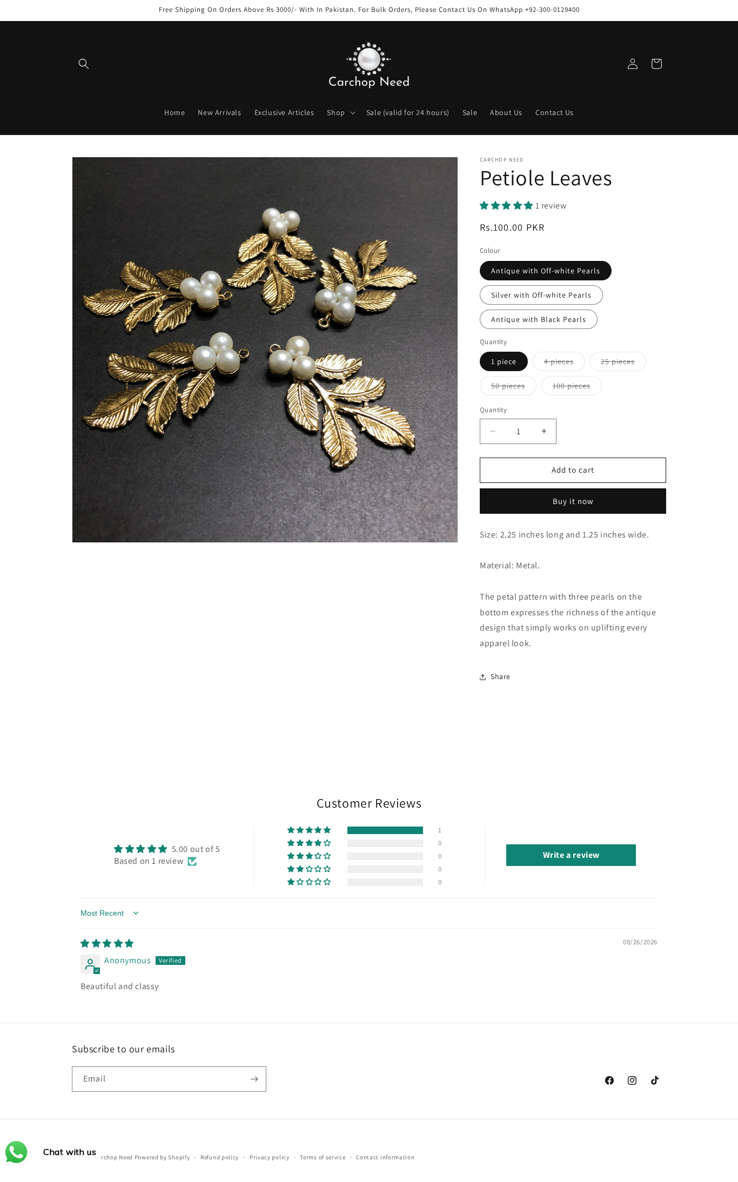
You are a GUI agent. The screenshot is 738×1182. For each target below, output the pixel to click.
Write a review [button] (571, 855)
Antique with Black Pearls (538, 319)
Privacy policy (270, 1157)
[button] (84, 64)
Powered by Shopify (162, 1157)
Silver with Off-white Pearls (541, 295)
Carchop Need (113, 1157)
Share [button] (501, 676)
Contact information (385, 1157)
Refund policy (219, 1157)
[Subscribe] (254, 1079)
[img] (107, 943)
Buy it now (573, 501)
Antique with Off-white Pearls (545, 271)
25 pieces (623, 363)
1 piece (503, 361)
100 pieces (577, 387)
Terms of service (322, 1157)
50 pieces (513, 387)
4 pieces (564, 363)
